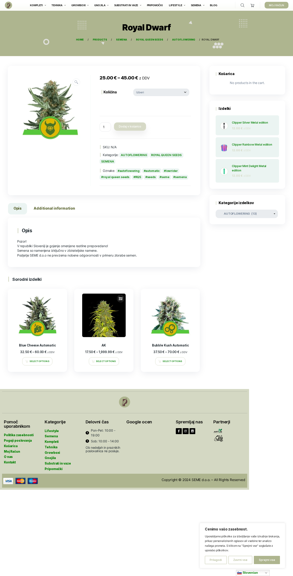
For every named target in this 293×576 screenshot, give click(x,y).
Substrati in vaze (58, 463)
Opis (18, 208)
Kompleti (52, 441)
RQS (138, 177)
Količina (110, 92)
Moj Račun (12, 451)
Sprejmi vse (267, 560)
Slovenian (250, 572)
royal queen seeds (116, 177)
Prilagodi (216, 560)
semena (181, 177)
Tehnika (51, 447)
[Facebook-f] (179, 431)
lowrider (172, 171)
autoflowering (129, 171)
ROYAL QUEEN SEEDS (166, 155)
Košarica (11, 446)
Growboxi (52, 452)
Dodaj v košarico (130, 126)
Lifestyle (52, 431)
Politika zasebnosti (19, 435)
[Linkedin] (192, 431)
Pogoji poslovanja (18, 440)
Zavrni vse (240, 560)
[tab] (17, 209)
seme (165, 177)
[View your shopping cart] (252, 5)
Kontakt (10, 462)
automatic (152, 171)
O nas (8, 457)
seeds (151, 177)
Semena (51, 436)
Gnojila (50, 458)
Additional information (54, 208)
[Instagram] (186, 431)
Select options (39, 361)
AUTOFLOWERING (134, 155)
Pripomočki (53, 469)
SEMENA (107, 161)
